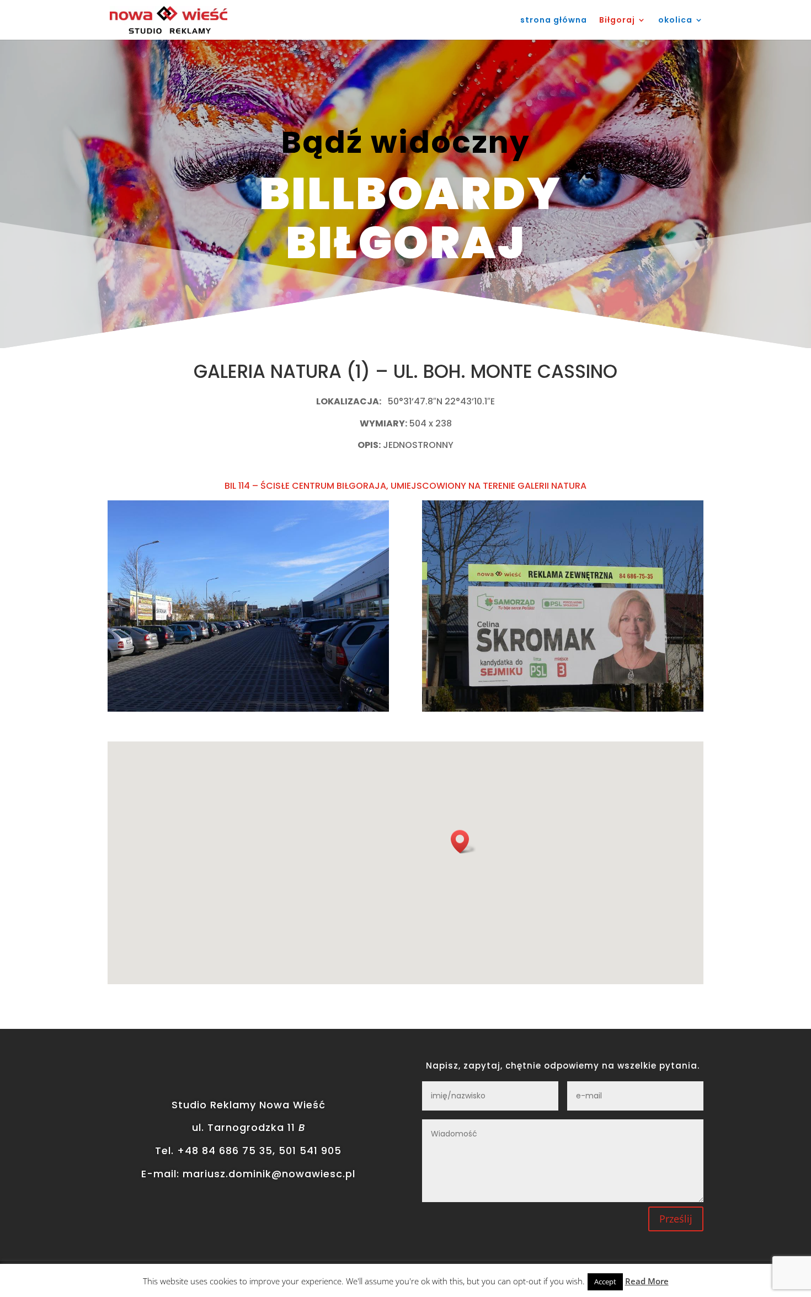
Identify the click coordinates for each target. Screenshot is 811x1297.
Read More (647, 1281)
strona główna (553, 20)
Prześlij (675, 1218)
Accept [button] (605, 1282)
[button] (463, 841)
